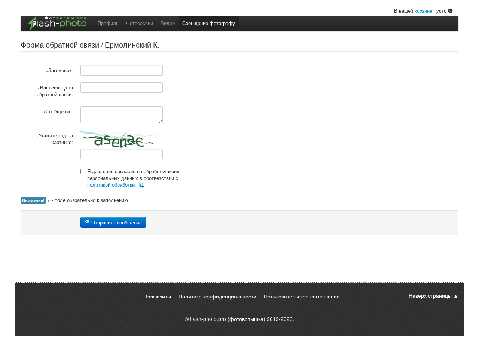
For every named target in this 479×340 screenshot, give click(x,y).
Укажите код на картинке (56, 139)
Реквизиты (158, 296)
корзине (423, 10)
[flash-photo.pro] (57, 23)
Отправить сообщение (116, 222)
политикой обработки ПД (115, 184)
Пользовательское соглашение (302, 296)
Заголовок (59, 70)
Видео (168, 23)
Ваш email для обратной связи (55, 91)
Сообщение (58, 111)
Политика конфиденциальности (217, 296)
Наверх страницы (430, 295)
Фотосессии (139, 23)
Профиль (108, 23)
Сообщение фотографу (208, 23)
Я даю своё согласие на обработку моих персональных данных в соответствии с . (133, 178)
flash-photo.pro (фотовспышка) (227, 318)
